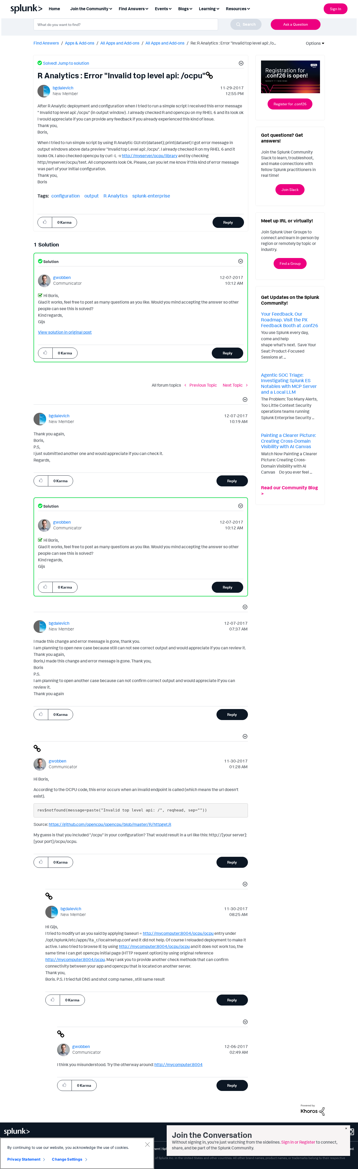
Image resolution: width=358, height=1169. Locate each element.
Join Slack (290, 189)
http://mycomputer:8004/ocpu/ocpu (178, 933)
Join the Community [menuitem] (89, 8)
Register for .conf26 (290, 104)
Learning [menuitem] (207, 8)
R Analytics (116, 196)
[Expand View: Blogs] (190, 8)
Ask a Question (295, 24)
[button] (240, 64)
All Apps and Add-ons (119, 43)
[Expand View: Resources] (248, 8)
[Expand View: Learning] (217, 8)
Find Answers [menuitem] (132, 8)
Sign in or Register (298, 1142)
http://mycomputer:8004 (178, 1064)
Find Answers (46, 43)
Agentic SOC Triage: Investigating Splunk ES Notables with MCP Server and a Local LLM (289, 383)
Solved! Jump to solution (66, 63)
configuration (65, 196)
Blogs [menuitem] (183, 8)
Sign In (335, 9)
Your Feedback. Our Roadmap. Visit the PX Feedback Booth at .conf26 (289, 319)
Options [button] (311, 43)
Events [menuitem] (161, 8)
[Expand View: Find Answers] (146, 8)
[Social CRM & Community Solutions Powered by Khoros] (312, 1109)
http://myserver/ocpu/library (149, 155)
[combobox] (148, 24)
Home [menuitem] (54, 8)
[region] (77, 1153)
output (91, 196)
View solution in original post (65, 332)
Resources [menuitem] (236, 8)
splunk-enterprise (151, 196)
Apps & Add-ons (79, 43)
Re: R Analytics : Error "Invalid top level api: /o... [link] (233, 43)
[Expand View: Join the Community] (110, 8)
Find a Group (290, 263)
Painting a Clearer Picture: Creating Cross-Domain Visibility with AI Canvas (288, 440)
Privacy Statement (23, 1159)
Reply (228, 222)
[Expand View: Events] (170, 8)
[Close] (147, 1144)
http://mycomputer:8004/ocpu (75, 959)
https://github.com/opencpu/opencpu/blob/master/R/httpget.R (110, 824)
